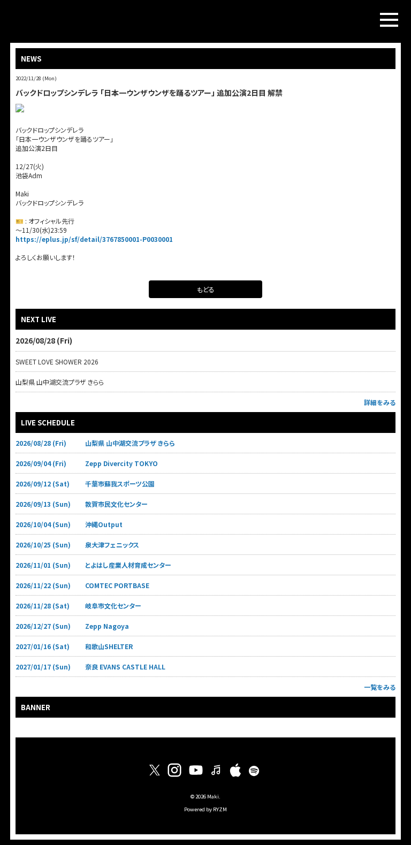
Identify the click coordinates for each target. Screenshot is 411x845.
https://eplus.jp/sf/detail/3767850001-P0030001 (94, 238)
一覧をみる (379, 686)
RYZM (220, 809)
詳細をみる (379, 402)
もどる (206, 289)
